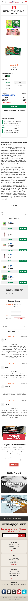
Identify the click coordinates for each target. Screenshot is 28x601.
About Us (6, 518)
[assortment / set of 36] (4, 278)
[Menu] (2, 2)
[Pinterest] (19, 593)
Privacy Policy (11, 599)
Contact (19, 518)
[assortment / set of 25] (4, 245)
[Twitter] (14, 593)
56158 (11, 243)
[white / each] (4, 234)
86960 (11, 276)
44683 (11, 233)
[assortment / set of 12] (4, 223)
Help (23, 518)
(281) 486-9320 (14, 575)
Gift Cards (15, 518)
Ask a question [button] (19, 318)
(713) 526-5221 (14, 548)
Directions (14, 550)
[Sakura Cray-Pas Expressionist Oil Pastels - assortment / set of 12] (13, 28)
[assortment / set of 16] (4, 267)
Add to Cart (23, 228)
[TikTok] (24, 593)
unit (2, 212)
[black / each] (4, 256)
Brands (10, 518)
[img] (11, 336)
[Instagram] (9, 593)
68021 (11, 254)
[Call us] (22, 2)
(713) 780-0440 (14, 562)
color (2, 207)
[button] (14, 65)
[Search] (5, 2)
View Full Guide (14, 464)
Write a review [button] (8, 319)
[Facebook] (3, 593)
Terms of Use (17, 599)
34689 (11, 222)
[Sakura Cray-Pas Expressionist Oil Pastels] (13, 51)
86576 (11, 265)
